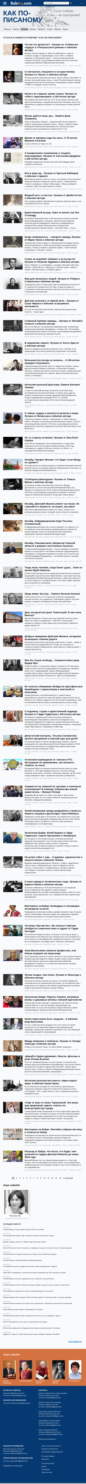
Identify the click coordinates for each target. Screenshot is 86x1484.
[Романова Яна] (16, 1203)
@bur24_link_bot (52, 1395)
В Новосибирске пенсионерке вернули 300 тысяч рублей (23, 1229)
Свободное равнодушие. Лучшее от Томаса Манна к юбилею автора (50, 480)
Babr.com (21, 3)
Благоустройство (46, 628)
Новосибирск (56, 919)
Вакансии (45, 1459)
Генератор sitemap (51, 1480)
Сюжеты (16, 29)
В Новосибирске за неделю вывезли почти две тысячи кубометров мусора (29, 1254)
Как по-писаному (55, 65)
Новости (57, 29)
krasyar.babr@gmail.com (54, 1416)
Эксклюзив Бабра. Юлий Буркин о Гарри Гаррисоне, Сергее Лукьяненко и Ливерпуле (50, 834)
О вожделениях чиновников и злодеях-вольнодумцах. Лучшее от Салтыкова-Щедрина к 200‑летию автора (52, 156)
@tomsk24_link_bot (53, 1432)
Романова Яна (15, 1216)
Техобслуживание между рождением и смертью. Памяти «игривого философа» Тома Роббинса (53, 812)
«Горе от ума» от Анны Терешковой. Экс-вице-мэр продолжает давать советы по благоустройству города (52, 1105)
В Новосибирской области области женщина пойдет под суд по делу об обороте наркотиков (36, 1285)
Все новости (75, 1342)
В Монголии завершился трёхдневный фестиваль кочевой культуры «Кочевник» (32, 1328)
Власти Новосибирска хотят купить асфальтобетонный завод (25, 1322)
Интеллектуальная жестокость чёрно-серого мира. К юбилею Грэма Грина (51, 1082)
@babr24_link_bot (17, 1393)
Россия (64, 65)
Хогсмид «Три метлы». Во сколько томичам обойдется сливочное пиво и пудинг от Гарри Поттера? (51, 928)
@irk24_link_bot (52, 1404)
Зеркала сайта (47, 1472)
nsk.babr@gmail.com (53, 1425)
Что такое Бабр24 (48, 1456)
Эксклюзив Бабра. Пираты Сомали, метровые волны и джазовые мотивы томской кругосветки (53, 998)
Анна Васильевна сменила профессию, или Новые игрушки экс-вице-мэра (50, 952)
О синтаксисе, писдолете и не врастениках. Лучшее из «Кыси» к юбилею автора (50, 73)
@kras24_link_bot (52, 1414)
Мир (63, 109)
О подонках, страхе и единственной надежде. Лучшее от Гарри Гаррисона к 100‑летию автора (52, 713)
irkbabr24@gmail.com (53, 1407)
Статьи (49, 29)
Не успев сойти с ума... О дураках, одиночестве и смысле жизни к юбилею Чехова (53, 858)
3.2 (16, 1480)
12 (52, 1178)
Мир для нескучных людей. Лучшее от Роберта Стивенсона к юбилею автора (52, 280)
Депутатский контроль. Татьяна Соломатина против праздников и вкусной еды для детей (51, 737)
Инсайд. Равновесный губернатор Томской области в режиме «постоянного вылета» (50, 544)
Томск (65, 473)
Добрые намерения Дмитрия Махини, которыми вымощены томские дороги (53, 638)
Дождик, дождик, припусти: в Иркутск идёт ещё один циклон (24, 1242)
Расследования (48, 778)
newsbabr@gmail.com (19, 1395)
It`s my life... (40, 131)
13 (56, 1178)
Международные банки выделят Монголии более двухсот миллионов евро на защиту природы (37, 1297)
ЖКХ (41, 778)
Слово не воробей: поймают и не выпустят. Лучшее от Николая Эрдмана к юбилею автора (52, 260)
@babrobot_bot (16, 1451)
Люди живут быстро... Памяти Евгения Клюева (52, 593)
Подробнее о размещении (13, 1466)
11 (48, 1178)
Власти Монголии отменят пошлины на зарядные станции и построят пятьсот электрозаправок (37, 1248)
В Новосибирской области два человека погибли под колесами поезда (28, 1235)
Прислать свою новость (47, 1439)
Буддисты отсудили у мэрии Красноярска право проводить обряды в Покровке (31, 1334)
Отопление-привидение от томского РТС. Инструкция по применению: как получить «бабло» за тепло (49, 762)
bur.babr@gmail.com (53, 1398)
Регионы (7, 29)
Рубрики (24, 29)
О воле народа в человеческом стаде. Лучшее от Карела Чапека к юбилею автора (53, 883)
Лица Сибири (11, 1185)
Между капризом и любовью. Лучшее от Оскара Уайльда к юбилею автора (52, 1042)
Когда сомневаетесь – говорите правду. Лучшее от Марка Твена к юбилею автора (52, 238)
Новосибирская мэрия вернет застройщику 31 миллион (23, 1309)
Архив (65, 29)
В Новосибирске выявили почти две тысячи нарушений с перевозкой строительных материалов (37, 1303)
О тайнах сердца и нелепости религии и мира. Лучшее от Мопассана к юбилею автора (52, 414)
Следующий (68, 1178)
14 (60, 1178)
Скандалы (46, 537)
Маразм (62, 751)
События (46, 65)
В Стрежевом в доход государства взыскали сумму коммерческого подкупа (30, 1266)
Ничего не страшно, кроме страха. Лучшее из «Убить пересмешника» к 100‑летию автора (51, 95)
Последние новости (12, 1224)
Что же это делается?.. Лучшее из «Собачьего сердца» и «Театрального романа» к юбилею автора (51, 47)
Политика (39, 473)
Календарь (46, 1469)
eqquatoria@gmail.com (18, 1453)
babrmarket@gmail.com (19, 1461)
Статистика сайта (48, 1463)
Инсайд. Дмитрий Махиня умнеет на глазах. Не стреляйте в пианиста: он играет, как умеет (52, 505)
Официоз (50, 802)
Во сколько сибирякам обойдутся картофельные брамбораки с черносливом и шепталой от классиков (54, 689)
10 (45, 1178)
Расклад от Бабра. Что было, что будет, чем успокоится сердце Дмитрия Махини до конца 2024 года (51, 1154)
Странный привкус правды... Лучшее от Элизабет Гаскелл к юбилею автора (54, 322)
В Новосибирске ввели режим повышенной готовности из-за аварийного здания (32, 1316)
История (35, 705)
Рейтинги (41, 29)
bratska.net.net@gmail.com (20, 1403)
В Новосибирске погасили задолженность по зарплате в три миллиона (28, 1279)
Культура (39, 65)
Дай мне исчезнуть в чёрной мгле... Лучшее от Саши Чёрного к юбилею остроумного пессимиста (52, 303)
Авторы (33, 29)
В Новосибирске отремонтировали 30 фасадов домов (22, 1260)
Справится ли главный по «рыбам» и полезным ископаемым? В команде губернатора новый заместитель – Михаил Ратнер (53, 789)
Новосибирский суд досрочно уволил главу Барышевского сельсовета (28, 1291)
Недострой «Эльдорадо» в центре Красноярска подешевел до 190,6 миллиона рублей (34, 1272)
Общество (46, 473)
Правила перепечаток (50, 1449)
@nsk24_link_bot (52, 1423)
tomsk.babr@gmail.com (54, 1434)
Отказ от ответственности (51, 1446)
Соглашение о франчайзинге (52, 1452)
